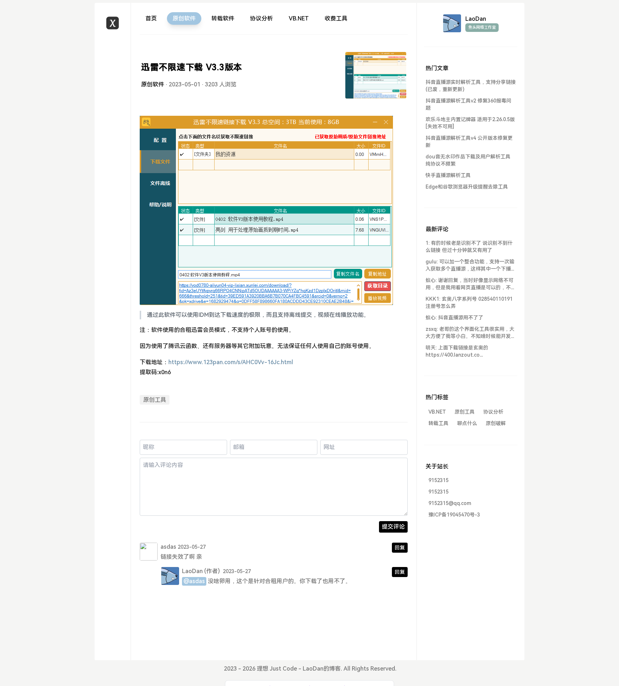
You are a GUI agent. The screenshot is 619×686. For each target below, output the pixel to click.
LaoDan (192, 571)
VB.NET (299, 18)
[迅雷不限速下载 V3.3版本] (375, 75)
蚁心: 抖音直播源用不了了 (454, 317)
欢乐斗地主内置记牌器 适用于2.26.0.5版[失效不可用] (470, 122)
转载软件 (222, 18)
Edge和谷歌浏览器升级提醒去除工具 (467, 187)
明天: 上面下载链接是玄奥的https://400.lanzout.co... (457, 351)
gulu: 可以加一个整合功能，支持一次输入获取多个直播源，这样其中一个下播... (470, 265)
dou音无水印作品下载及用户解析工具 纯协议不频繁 (468, 160)
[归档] (112, 73)
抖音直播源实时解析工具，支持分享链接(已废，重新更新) (471, 85)
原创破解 (496, 423)
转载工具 (438, 423)
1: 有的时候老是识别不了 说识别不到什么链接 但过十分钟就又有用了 (469, 246)
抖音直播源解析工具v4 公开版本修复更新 (469, 141)
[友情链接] (112, 99)
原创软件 (184, 18)
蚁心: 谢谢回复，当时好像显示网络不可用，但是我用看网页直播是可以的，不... (470, 283)
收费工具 (336, 18)
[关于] (112, 86)
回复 (400, 548)
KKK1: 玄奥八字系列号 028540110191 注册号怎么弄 (469, 302)
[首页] (112, 47)
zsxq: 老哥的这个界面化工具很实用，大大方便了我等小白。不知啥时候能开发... (470, 332)
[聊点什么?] (112, 60)
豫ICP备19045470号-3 (454, 515)
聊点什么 (467, 423)
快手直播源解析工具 (448, 175)
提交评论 (393, 526)
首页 (151, 18)
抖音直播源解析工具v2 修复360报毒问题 (468, 104)
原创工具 (154, 399)
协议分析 (261, 18)
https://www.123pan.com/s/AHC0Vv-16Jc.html (230, 362)
